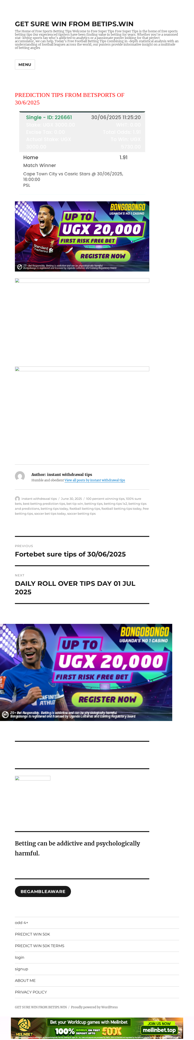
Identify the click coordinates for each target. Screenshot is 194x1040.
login (19, 957)
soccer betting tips (81, 513)
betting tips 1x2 (115, 503)
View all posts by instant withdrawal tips (95, 480)
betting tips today (54, 508)
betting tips (93, 503)
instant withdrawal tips (39, 499)
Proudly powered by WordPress (94, 1007)
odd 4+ (21, 922)
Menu (24, 64)
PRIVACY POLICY (31, 992)
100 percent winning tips (105, 499)
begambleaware (43, 891)
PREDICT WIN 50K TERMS (39, 946)
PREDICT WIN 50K (32, 934)
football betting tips (85, 508)
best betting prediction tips (44, 503)
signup (21, 969)
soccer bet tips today (50, 513)
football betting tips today (121, 508)
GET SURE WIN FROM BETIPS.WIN (74, 24)
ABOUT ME (25, 980)
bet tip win (74, 503)
